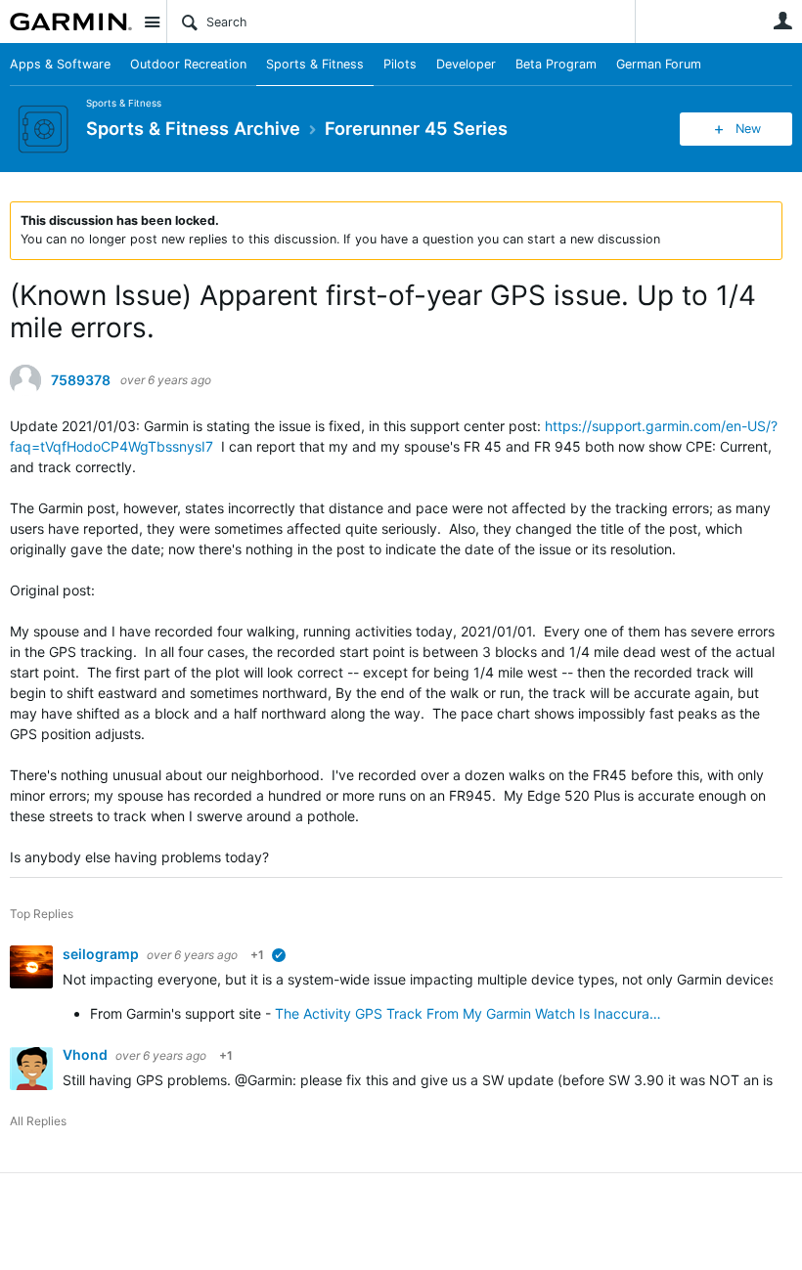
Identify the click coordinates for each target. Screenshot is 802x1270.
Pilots (400, 64)
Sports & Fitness (315, 64)
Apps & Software (60, 64)
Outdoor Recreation (188, 64)
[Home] (71, 21)
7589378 (81, 380)
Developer (466, 64)
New (748, 128)
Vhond (87, 1054)
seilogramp (102, 953)
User (782, 20)
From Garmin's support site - (180, 1013)
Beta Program (556, 64)
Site (151, 21)
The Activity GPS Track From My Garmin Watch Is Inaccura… (468, 1013)
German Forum (658, 64)
